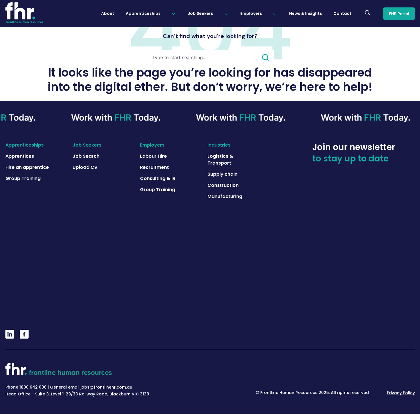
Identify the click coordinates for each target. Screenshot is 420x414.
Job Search (86, 156)
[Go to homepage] (24, 13)
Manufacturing (224, 196)
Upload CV (85, 167)
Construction (223, 185)
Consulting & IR (157, 178)
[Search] (268, 57)
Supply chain (222, 174)
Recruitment (154, 167)
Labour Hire (153, 156)
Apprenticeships (24, 145)
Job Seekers (87, 145)
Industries (219, 145)
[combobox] (204, 57)
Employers (152, 145)
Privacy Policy (401, 393)
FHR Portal (399, 13)
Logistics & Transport (220, 159)
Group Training (23, 178)
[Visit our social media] (9, 337)
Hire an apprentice (27, 167)
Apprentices (19, 156)
